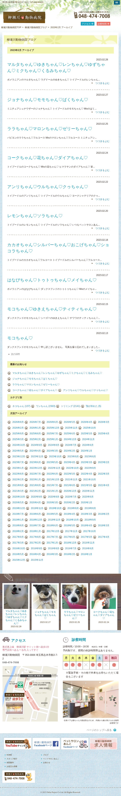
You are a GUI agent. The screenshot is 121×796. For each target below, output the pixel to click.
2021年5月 (86, 485)
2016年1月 (86, 554)
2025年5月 (86, 433)
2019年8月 (90, 508)
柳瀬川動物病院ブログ (36, 27)
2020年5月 (18, 502)
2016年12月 (70, 542)
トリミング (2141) (70, 406)
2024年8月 (53, 445)
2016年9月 (36, 548)
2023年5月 (52, 462)
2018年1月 (35, 531)
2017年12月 (53, 531)
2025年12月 (53, 428)
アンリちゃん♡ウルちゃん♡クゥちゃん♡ (85, 390)
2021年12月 (53, 479)
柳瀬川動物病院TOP (11, 27)
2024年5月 (18, 450)
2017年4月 (103, 537)
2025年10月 (89, 428)
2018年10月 (72, 519)
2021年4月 (103, 485)
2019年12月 (18, 508)
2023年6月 (35, 462)
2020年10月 (18, 496)
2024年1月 (86, 450)
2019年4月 (69, 514)
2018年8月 (18, 525)
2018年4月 (86, 525)
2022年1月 (35, 479)
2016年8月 (53, 548)
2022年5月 (69, 473)
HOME (9, 755)
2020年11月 (88, 491)
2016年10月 (18, 548)
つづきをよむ (102, 83)
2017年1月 (52, 542)
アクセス (86, 24)
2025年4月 (103, 433)
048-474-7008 (10, 662)
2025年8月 (35, 433)
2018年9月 (90, 519)
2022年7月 (35, 473)
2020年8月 (53, 496)
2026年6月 (52, 422)
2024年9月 (36, 445)
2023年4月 (69, 462)
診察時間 (102, 24)
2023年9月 (73, 456)
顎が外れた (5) (93, 406)
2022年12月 (36, 468)
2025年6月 (69, 433)
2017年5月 (86, 537)
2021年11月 (71, 479)
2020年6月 (88, 496)
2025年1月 (52, 439)
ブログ (45, 755)
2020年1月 (86, 502)
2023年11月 (37, 456)
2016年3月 (52, 554)
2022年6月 (52, 473)
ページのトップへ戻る (99, 730)
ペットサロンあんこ (51, 759)
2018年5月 (69, 525)
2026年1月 (35, 428)
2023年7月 (18, 462)
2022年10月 (72, 468)
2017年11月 (71, 531)
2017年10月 (89, 531)
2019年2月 (103, 514)
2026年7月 (35, 422)
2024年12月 (70, 439)
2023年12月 (18, 456)
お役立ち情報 (12, 766)
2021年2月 (35, 491)
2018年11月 (54, 519)
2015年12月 (18, 560)
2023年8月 (90, 456)
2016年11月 (88, 542)
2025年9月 (18, 433)
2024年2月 (69, 450)
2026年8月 (18, 422)
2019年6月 (35, 514)
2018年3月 (103, 525)
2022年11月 (54, 468)
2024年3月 (52, 450)
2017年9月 (18, 537)
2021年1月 (52, 491)
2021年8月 (35, 485)
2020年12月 (70, 491)
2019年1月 (18, 519)
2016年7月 (70, 548)
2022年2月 (18, 479)
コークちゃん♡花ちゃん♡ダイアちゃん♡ (34, 390)
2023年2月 (103, 462)
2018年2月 (18, 531)
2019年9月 (73, 508)
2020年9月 (36, 496)
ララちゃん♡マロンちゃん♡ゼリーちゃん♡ (36, 384)
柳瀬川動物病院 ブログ (32, 580)
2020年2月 (69, 502)
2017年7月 (52, 537)
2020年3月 (52, 502)
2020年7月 (70, 496)
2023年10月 (55, 456)
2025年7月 (52, 433)
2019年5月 (52, 514)
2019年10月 (55, 508)
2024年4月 (35, 450)
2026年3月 (103, 422)
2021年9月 (18, 485)
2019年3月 (86, 514)
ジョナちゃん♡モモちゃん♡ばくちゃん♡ (34, 378)
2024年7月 (70, 445)
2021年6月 (69, 485)
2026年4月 (86, 422)
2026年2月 (18, 428)
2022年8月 (18, 473)
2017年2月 (35, 542)
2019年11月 (37, 508)
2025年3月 (18, 439)
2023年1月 (18, 468)
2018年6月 (52, 525)
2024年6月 (88, 445)
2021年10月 (89, 479)
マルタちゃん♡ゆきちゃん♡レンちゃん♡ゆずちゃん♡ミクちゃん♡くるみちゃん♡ (57, 373)
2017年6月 (69, 537)
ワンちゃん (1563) (45, 406)
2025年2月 (35, 439)
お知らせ (46, 763)
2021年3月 (18, 491)
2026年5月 (69, 422)
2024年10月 (18, 445)
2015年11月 (37, 560)
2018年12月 (36, 519)
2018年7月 (35, 525)
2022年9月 (90, 468)
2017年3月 (18, 542)
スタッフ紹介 (12, 759)
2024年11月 (88, 439)
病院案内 (10, 763)
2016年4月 (35, 554)
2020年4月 (35, 502)
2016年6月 (88, 548)
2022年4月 (86, 473)
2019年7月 (18, 514)
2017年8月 (35, 537)
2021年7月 (52, 485)
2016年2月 (69, 554)
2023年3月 (86, 462)
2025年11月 (71, 428)
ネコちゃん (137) (21, 406)
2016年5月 (18, 554)
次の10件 (15, 354)
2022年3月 (103, 473)
